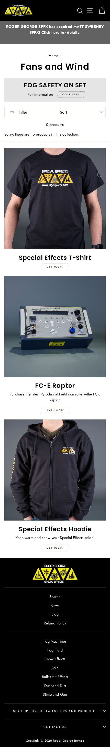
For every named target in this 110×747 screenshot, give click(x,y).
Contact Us (55, 727)
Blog (55, 614)
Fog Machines (55, 641)
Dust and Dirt (55, 685)
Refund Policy (55, 623)
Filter (22, 112)
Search (55, 596)
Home (53, 55)
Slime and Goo (55, 694)
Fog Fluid (55, 650)
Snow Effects (55, 658)
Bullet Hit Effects (55, 676)
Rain (55, 667)
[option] (55, 29)
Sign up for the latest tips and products (55, 711)
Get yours (55, 266)
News (54, 605)
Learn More (55, 410)
